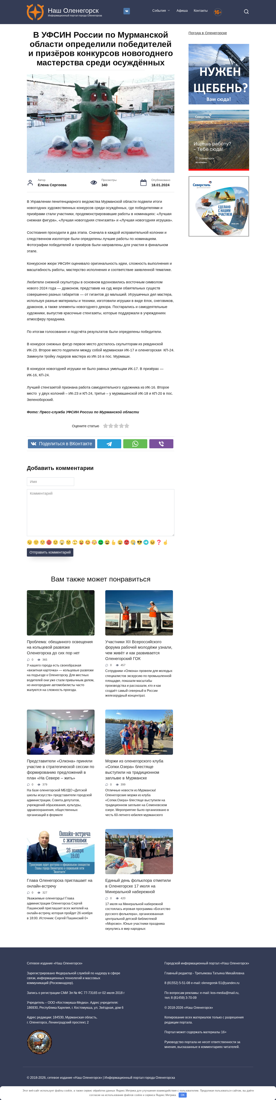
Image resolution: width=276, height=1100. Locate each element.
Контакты (201, 10)
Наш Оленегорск (73, 10)
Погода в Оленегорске (208, 33)
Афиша (182, 10)
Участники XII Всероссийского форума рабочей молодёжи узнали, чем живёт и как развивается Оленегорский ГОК (138, 650)
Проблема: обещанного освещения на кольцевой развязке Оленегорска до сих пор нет (60, 647)
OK (183, 1095)
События (159, 10)
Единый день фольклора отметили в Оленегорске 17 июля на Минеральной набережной (138, 886)
